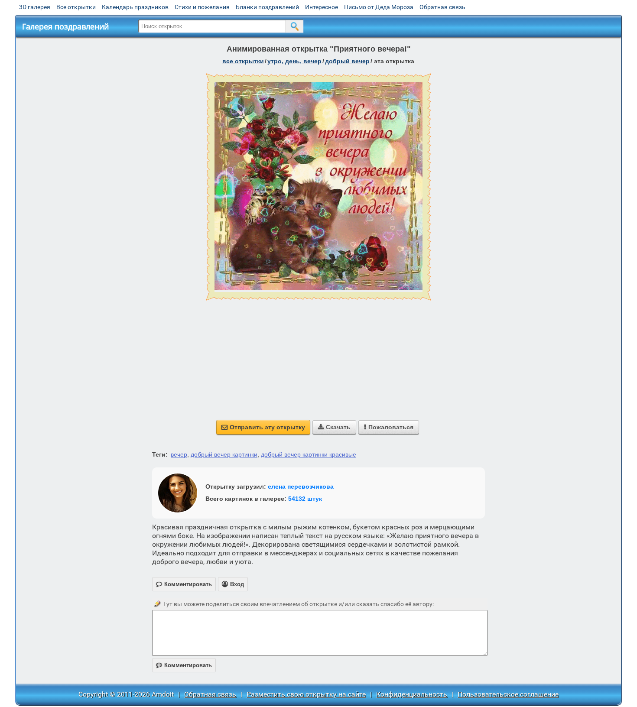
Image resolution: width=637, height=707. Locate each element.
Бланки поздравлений (267, 6)
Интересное (321, 6)
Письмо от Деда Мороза (378, 6)
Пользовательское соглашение (508, 694)
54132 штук (305, 498)
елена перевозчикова (301, 486)
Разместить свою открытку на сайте (306, 694)
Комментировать (184, 665)
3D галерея (34, 6)
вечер (179, 454)
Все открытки (76, 6)
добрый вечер (347, 61)
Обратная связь (442, 6)
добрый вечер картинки (224, 454)
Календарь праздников (135, 6)
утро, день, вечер (294, 61)
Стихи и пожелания (202, 6)
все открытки (243, 61)
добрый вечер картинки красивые (308, 454)
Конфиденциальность (411, 694)
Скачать (334, 427)
